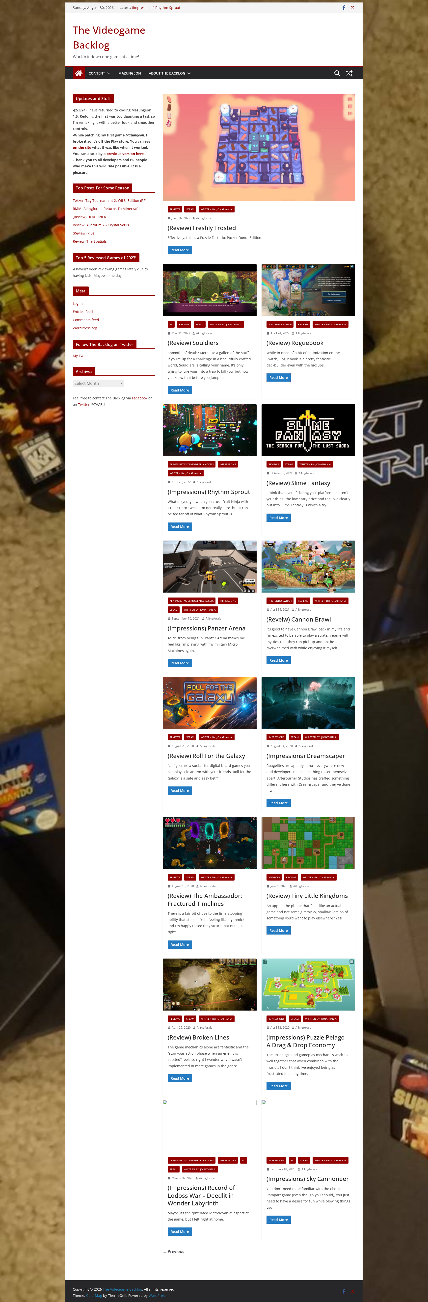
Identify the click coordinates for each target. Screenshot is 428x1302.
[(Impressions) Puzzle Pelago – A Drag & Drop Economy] (308, 985)
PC (171, 324)
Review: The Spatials (90, 241)
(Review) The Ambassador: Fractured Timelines (205, 899)
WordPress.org (85, 328)
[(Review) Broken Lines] (210, 985)
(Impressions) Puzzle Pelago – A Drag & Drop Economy (308, 1041)
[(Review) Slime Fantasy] (308, 430)
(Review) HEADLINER (89, 216)
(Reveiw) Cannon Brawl (299, 619)
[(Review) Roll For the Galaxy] (210, 703)
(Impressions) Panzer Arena (207, 628)
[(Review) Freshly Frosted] (259, 147)
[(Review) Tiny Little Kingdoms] (308, 843)
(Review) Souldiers (193, 343)
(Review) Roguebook (148, 7)
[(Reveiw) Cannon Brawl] (308, 567)
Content (97, 73)
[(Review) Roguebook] (308, 290)
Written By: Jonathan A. (217, 209)
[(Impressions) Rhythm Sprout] (210, 430)
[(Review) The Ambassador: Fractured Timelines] (210, 843)
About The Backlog (167, 73)
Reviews (175, 209)
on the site (82, 147)
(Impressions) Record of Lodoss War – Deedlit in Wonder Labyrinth (201, 1195)
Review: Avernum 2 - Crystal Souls (101, 225)
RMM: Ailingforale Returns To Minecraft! (106, 208)
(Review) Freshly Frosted (202, 228)
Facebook (139, 398)
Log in (78, 303)
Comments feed (86, 319)
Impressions (228, 464)
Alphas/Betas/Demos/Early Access (192, 464)
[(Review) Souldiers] (210, 290)
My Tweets (81, 355)
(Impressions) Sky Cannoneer (308, 1178)
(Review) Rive (83, 233)
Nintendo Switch (280, 324)
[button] (107, 73)
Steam (190, 209)
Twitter (84, 404)
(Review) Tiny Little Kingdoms (307, 895)
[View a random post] (349, 73)
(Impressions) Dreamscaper (306, 756)
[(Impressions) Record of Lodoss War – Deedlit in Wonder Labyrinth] (210, 1126)
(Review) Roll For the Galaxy (206, 756)
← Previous (173, 1251)
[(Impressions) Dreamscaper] (308, 703)
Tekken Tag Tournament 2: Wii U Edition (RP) (109, 200)
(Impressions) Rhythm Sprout (209, 492)
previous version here (125, 153)
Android (274, 877)
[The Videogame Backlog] (79, 73)
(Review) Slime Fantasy (298, 483)
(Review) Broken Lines (198, 1037)
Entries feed (83, 311)
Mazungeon (129, 73)
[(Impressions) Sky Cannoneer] (308, 1126)
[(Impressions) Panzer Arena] (210, 567)
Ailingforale (204, 218)
